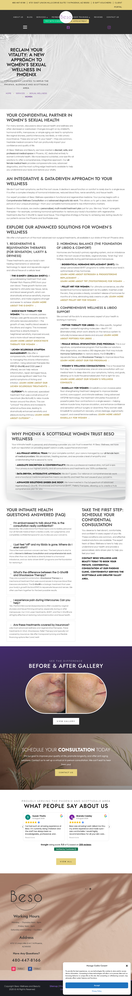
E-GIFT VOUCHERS (102, 3)
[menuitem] (18, 17)
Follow (20, 968)
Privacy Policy (97, 991)
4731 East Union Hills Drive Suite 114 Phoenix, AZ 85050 (59, 3)
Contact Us (66, 772)
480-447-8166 (18, 3)
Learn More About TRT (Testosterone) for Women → (92, 281)
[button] (127, 965)
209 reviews (85, 844)
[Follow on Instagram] (13, 969)
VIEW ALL (66, 862)
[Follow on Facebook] (30, 969)
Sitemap (54, 986)
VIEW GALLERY (66, 721)
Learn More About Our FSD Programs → (85, 360)
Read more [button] (30, 837)
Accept (97, 985)
